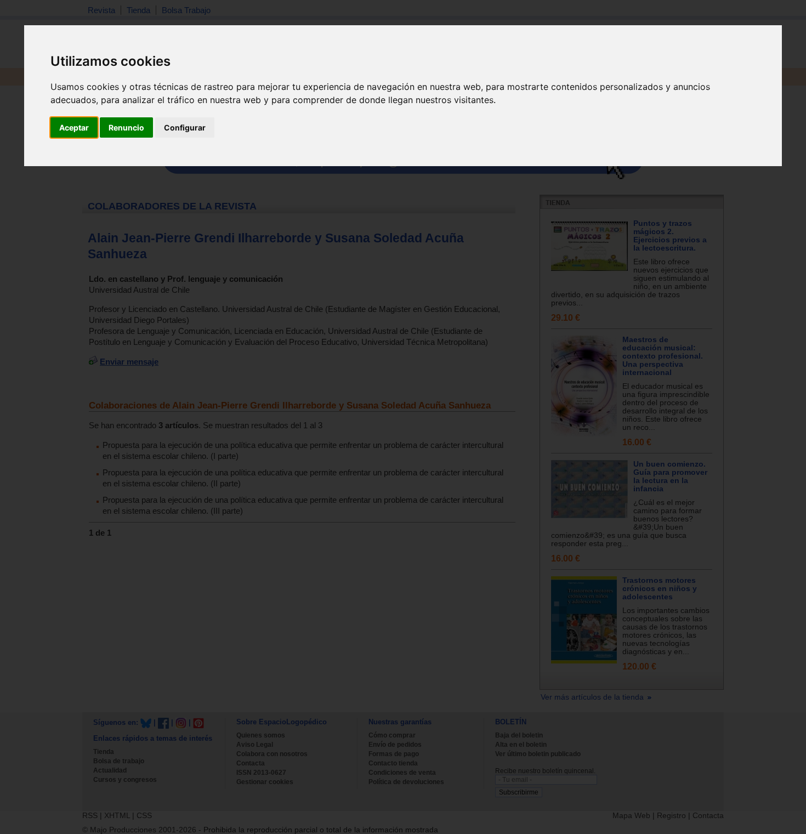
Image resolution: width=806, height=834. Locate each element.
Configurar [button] (185, 127)
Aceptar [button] (74, 127)
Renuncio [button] (126, 127)
